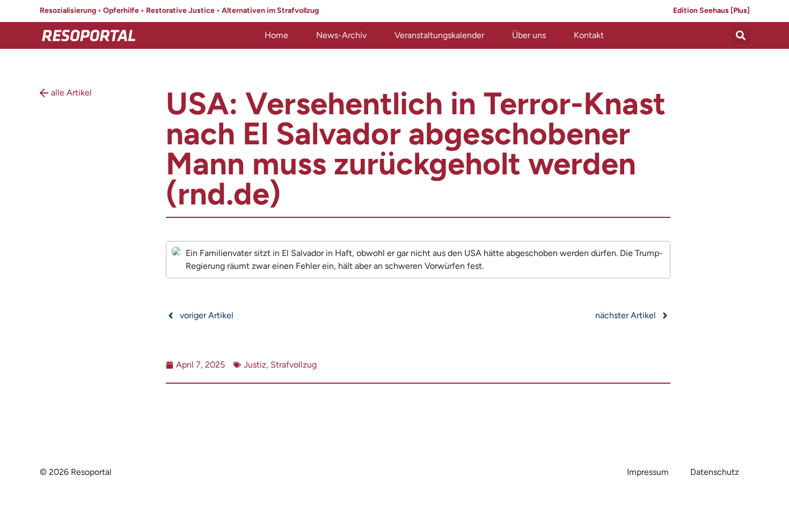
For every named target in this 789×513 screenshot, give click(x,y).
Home (276, 35)
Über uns (529, 35)
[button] (741, 36)
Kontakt (589, 35)
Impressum (648, 472)
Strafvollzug (294, 365)
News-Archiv (341, 35)
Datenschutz (714, 472)
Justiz (255, 365)
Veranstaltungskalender (439, 35)
